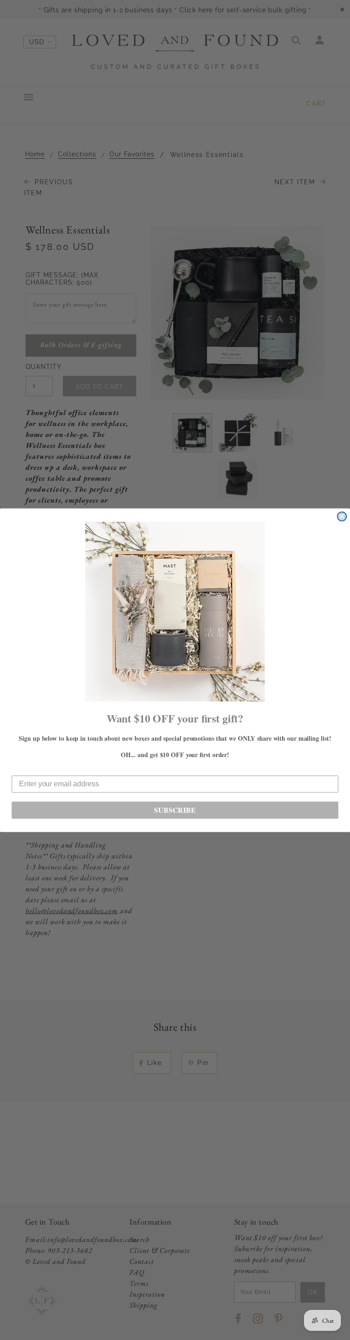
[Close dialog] (341, 516)
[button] (175, 611)
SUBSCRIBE (175, 810)
